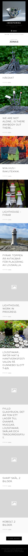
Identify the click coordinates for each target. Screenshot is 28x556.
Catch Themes (19, 551)
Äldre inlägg (14, 538)
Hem (6, 34)
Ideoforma (14, 23)
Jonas (9, 82)
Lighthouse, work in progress (11, 308)
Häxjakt (8, 77)
